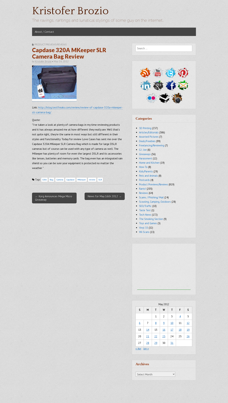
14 (147, 329)
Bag (51, 179)
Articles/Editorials (149, 132)
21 (147, 336)
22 (155, 336)
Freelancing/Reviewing (151, 145)
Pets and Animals (148, 175)
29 (155, 343)
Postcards (144, 180)
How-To (143, 167)
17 (171, 329)
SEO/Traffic (145, 206)
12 (188, 323)
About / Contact (44, 31)
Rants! (142, 188)
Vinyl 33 (143, 227)
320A (44, 179)
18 (180, 329)
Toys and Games (148, 223)
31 (171, 343)
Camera (59, 179)
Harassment (145, 158)
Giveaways (145, 154)
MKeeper (81, 179)
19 (188, 329)
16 (163, 329)
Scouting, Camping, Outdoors (155, 201)
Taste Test (145, 210)
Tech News (145, 214)
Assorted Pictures (149, 136)
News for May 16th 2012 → (105, 196)
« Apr (138, 348)
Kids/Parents (146, 171)
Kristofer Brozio (70, 11)
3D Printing (145, 128)
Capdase (70, 179)
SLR (100, 179)
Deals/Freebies (147, 141)
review (92, 179)
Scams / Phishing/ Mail (151, 197)
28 (147, 343)
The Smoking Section (151, 219)
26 (188, 336)
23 (163, 336)
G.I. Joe (143, 149)
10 (171, 323)
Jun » (146, 348)
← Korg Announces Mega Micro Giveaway (53, 197)
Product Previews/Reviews (50, 44)
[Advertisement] (164, 267)
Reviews (143, 193)
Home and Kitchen (149, 162)
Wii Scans (144, 232)
